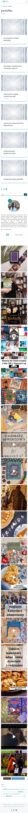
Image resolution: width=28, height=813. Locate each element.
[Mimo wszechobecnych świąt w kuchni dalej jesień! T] (14, 684)
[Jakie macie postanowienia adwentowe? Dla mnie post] (14, 418)
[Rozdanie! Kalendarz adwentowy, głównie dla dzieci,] (14, 657)
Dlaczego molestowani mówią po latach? (12, 67)
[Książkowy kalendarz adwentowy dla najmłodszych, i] (14, 710)
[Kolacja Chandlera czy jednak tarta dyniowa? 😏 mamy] (14, 524)
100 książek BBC (11, 789)
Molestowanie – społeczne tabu (9, 152)
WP (8, 806)
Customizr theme (21, 806)
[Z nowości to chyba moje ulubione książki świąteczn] (14, 391)
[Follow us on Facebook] (1, 189)
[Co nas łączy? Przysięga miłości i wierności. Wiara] (14, 763)
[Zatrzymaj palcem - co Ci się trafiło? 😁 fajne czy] (14, 365)
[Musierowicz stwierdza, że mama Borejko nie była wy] (14, 577)
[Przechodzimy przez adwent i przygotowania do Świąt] (14, 630)
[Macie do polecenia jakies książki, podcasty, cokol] (14, 259)
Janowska (9, 804)
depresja (9, 796)
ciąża (24, 796)
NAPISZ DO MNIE (19, 234)
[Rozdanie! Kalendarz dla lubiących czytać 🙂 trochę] (14, 604)
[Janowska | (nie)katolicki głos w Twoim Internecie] (5, 2)
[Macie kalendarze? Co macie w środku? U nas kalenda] (14, 444)
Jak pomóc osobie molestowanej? (10, 95)
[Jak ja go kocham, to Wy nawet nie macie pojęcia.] (14, 737)
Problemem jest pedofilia (13, 179)
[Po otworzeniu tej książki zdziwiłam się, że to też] (14, 551)
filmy (5, 789)
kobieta (20, 792)
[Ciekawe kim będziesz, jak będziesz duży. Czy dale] (14, 498)
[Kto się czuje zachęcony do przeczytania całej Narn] (14, 285)
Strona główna (4, 6)
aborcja (2, 789)
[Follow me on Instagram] (3, 189)
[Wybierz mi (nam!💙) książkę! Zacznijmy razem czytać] (14, 338)
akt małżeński (3, 796)
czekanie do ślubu (20, 789)
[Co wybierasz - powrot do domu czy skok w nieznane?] (14, 312)
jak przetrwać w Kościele (16, 796)
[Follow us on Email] (6, 189)
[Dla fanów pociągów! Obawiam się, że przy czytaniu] (14, 471)
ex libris (22, 796)
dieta (26, 789)
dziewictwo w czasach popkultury (11, 794)
